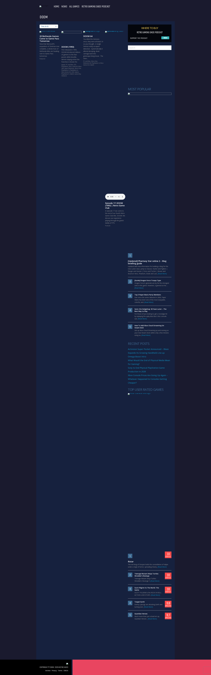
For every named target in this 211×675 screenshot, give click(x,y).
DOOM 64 (87, 36)
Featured (42, 59)
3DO (70, 66)
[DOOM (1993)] (71, 37)
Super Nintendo (69, 68)
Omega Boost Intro (137, 356)
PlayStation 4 (74, 70)
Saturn (77, 72)
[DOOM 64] (93, 32)
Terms (60, 670)
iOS (75, 65)
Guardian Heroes (141, 614)
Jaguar (63, 65)
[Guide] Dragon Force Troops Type (148, 280)
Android (75, 66)
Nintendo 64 (87, 63)
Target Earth (140, 602)
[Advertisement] (149, 68)
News (64, 6)
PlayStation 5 (65, 74)
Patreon (165, 38)
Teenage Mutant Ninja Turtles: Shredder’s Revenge (147, 575)
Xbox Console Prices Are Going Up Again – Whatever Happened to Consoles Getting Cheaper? (148, 379)
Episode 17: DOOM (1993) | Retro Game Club (115, 205)
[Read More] (162, 274)
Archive (48, 670)
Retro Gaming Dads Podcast (96, 6)
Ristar (131, 561)
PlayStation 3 (65, 70)
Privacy (54, 670)
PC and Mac (69, 65)
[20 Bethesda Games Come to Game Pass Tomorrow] (50, 32)
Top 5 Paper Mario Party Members (148, 295)
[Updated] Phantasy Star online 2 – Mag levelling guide (147, 262)
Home (56, 6)
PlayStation (64, 66)
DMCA (66, 670)
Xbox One (78, 68)
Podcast (107, 226)
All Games (74, 6)
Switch (72, 74)
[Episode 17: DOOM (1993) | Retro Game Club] (115, 113)
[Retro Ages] (44, 5)
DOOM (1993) (67, 47)
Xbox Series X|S (66, 72)
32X (73, 72)
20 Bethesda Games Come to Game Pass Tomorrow (49, 38)
